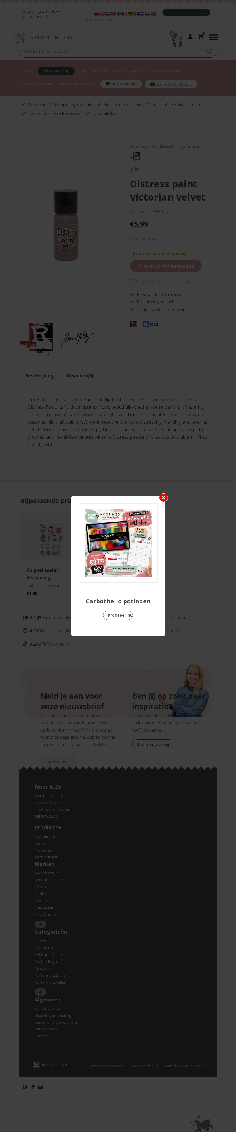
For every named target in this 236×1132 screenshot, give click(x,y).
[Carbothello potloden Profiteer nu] (118, 543)
